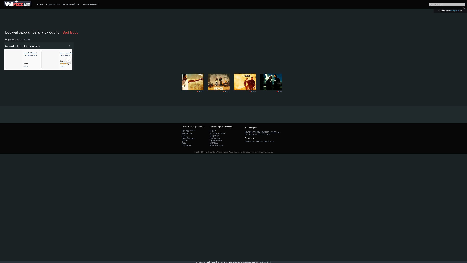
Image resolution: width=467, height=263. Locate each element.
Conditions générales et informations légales (258, 152)
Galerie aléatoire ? (91, 4)
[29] (198, 91)
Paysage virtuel (187, 133)
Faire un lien (249, 133)
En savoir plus (264, 262)
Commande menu (216, 140)
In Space (213, 142)
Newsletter (248, 131)
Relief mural (214, 137)
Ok (270, 262)
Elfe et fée (185, 140)
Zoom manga (214, 144)
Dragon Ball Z (186, 145)
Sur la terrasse (214, 135)
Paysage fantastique (188, 130)
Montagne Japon (215, 139)
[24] (224, 91)
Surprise (212, 132)
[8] (277, 91)
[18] (250, 91)
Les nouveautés (275, 133)
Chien (184, 144)
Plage (184, 135)
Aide (246, 134)
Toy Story (185, 137)
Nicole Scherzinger (188, 139)
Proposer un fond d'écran (261, 131)
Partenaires (253, 134)
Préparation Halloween (217, 133)
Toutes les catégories (71, 4)
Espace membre (53, 4)
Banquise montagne (216, 145)
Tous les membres (264, 134)
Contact (273, 131)
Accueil (39, 4)
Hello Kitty (185, 132)
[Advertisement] (233, 21)
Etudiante (213, 130)
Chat (183, 142)
